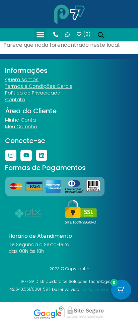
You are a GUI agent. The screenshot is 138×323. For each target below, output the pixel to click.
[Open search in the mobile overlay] (100, 34)
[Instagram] (10, 155)
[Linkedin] (41, 155)
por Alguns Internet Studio (104, 289)
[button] (40, 34)
